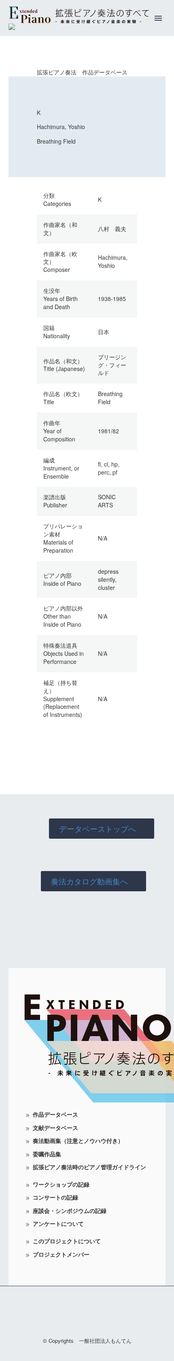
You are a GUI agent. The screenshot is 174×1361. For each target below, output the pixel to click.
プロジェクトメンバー (61, 1254)
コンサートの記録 (55, 1197)
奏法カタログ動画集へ (93, 881)
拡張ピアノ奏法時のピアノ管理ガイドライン (89, 1167)
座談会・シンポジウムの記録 (69, 1210)
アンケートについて (58, 1223)
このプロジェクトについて (67, 1241)
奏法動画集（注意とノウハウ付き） (78, 1140)
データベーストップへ (101, 828)
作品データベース (55, 1114)
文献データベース (55, 1128)
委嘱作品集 (47, 1154)
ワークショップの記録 (61, 1184)
